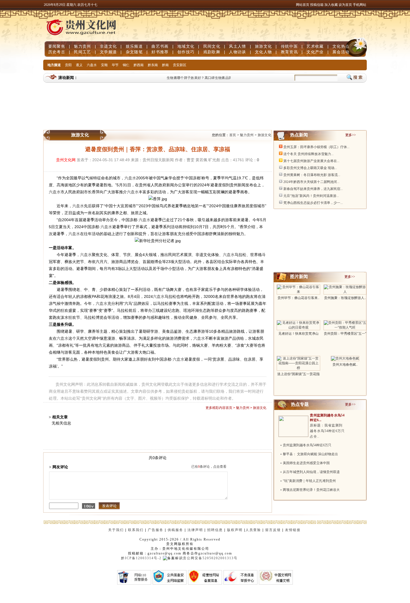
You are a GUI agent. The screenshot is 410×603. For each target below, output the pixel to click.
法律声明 (195, 530)
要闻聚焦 (56, 46)
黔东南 (153, 65)
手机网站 (359, 5)
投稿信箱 (317, 5)
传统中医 (289, 46)
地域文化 (185, 46)
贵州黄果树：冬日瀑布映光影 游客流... (311, 175)
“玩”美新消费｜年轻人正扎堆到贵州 (309, 481)
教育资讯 (289, 52)
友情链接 (293, 530)
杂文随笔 (134, 52)
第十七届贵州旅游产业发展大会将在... (311, 161)
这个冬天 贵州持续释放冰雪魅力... (308, 154)
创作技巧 (185, 52)
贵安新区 (179, 65)
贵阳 (68, 65)
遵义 (79, 65)
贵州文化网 (66, 160)
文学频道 (108, 52)
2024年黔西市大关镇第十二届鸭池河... (311, 182)
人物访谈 (237, 52)
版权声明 (235, 530)
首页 (232, 135)
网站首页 (302, 5)
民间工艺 (82, 52)
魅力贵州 (82, 46)
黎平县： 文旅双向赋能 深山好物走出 (310, 454)
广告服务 (155, 530)
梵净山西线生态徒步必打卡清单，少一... (313, 203)
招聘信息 (215, 530)
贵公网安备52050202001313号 (210, 558)
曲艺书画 (159, 46)
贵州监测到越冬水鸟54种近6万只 (307, 445)
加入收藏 (331, 5)
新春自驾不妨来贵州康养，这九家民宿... (313, 189)
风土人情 (237, 46)
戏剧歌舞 (211, 52)
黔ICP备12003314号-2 (141, 558)
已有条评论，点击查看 (208, 467)
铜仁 (126, 65)
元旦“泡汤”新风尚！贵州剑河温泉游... (311, 196)
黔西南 (139, 65)
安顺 (104, 65)
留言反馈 (273, 530)
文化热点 (340, 46)
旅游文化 (263, 46)
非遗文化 (108, 46)
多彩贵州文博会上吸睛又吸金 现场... (310, 168)
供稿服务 (175, 530)
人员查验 (253, 530)
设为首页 (345, 5)
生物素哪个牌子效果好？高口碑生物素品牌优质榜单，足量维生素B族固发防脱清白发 (227, 78)
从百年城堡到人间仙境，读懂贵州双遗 (311, 472)
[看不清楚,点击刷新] (88, 506)
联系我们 (136, 530)
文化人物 (263, 52)
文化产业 (315, 52)
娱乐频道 (134, 46)
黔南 (165, 65)
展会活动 (340, 52)
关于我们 (116, 530)
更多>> (350, 135)
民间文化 (211, 46)
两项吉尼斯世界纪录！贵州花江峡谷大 (311, 490)
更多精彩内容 (216, 408)
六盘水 (92, 65)
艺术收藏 (315, 46)
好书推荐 (159, 52)
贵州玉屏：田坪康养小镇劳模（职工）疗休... (316, 147)
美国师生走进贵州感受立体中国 (306, 463)
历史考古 (56, 52)
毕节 (115, 65)
